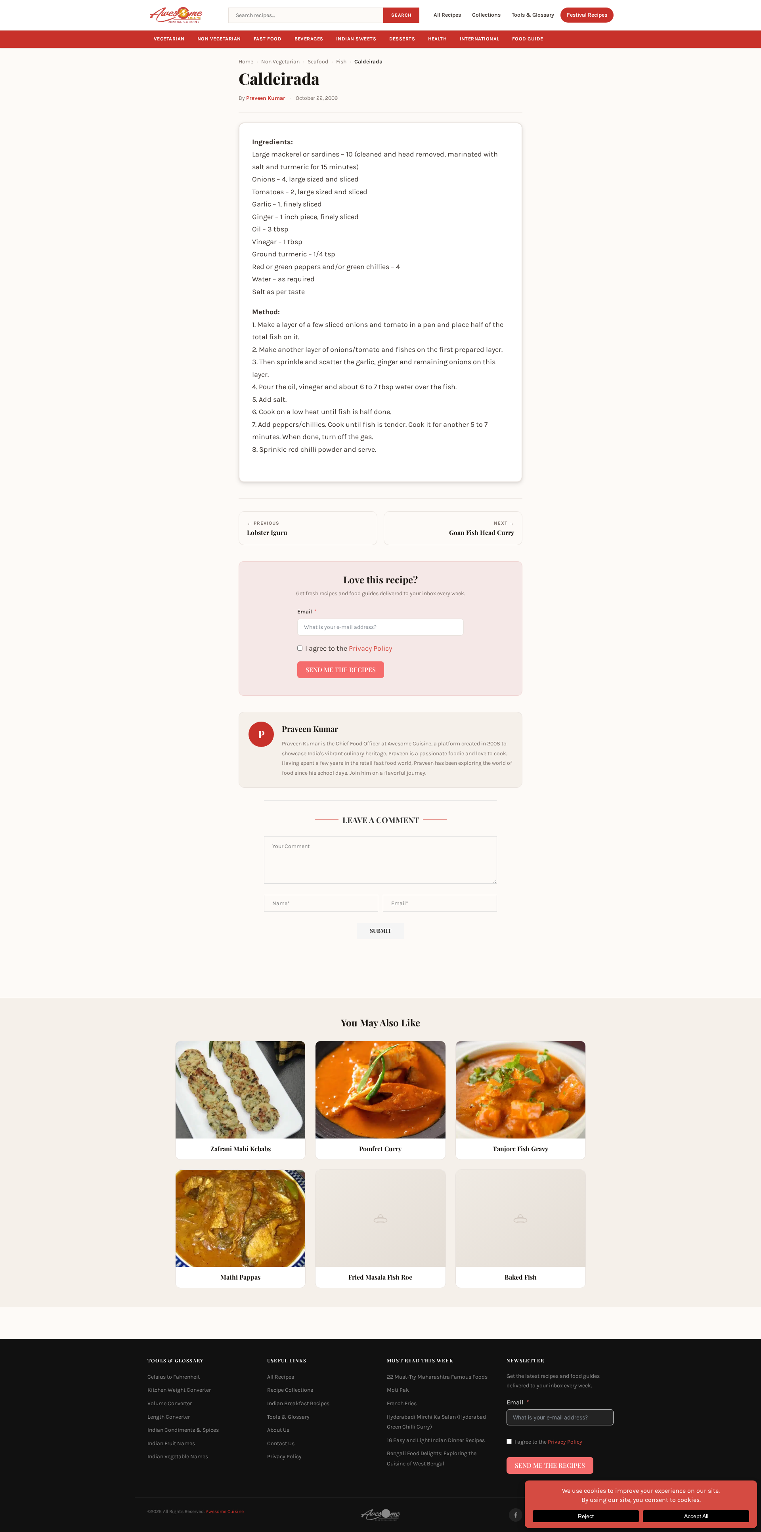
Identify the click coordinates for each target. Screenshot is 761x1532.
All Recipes (447, 14)
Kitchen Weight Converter (179, 1390)
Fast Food (268, 39)
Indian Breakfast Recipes (298, 1403)
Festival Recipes (587, 14)
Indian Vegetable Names (177, 1456)
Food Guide (527, 39)
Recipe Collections (290, 1390)
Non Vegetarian (219, 39)
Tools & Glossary (533, 14)
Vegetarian (169, 39)
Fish (341, 61)
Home (246, 61)
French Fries (402, 1403)
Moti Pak (398, 1390)
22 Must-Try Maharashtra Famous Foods (437, 1376)
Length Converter (168, 1417)
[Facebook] (515, 1515)
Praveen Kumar (265, 98)
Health (437, 39)
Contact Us (280, 1443)
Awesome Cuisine (225, 1511)
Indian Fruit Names (171, 1443)
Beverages (309, 39)
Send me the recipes (341, 669)
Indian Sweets (356, 39)
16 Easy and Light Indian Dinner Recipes (436, 1440)
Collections (486, 14)
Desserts (402, 39)
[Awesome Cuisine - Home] (183, 15)
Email (304, 611)
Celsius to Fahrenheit (173, 1376)
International (480, 39)
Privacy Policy (370, 648)
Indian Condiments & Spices (183, 1430)
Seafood (318, 61)
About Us (278, 1430)
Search (401, 15)
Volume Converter (169, 1403)
